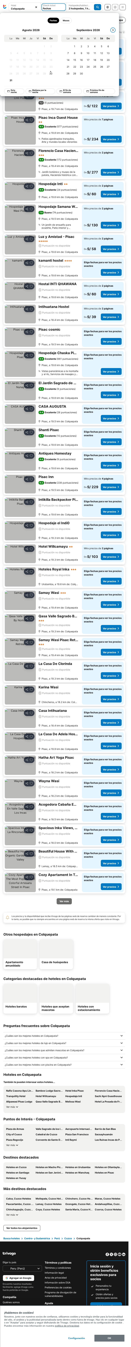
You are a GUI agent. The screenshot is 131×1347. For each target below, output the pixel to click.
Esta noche (14, 91)
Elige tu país (9, 1262)
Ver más (10, 1106)
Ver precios (109, 106)
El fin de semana (67, 91)
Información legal (54, 1272)
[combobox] (25, 8)
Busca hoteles (11, 1238)
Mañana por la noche (39, 91)
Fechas (53, 20)
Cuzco (68, 1238)
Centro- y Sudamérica (37, 1238)
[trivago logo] (5, 7)
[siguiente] (113, 30)
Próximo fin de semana (97, 91)
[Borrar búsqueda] (36, 7)
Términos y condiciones (58, 1267)
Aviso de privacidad (56, 1277)
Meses (66, 20)
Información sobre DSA (57, 1282)
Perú (57, 1238)
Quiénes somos (11, 1302)
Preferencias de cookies (58, 1287)
